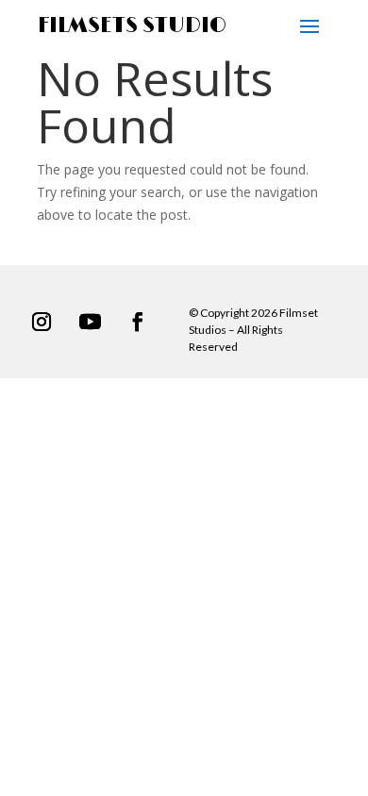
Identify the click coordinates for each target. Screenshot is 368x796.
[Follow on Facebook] (138, 321)
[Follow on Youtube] (89, 321)
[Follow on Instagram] (41, 321)
